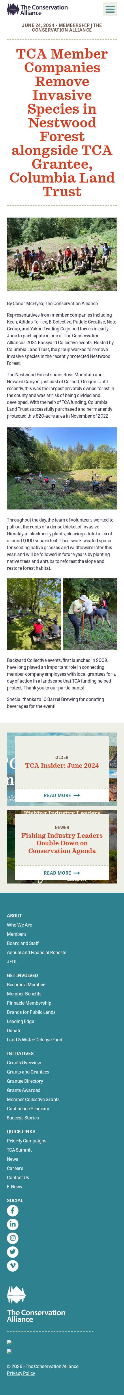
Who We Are (19, 924)
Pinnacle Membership (29, 1002)
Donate (14, 1030)
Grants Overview (24, 1062)
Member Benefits (24, 993)
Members (17, 934)
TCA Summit (19, 1149)
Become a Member (26, 984)
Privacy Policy (21, 1373)
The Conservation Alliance (67, 27)
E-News (14, 1186)
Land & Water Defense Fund (34, 1039)
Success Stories (23, 1117)
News (12, 1159)
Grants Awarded (23, 1090)
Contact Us (18, 1177)
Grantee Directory (25, 1081)
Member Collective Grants (33, 1099)
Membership (74, 25)
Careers (15, 1168)
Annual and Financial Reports (36, 952)
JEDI (12, 961)
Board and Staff (23, 943)
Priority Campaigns (26, 1140)
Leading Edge (20, 1021)
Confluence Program (28, 1108)
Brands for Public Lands (31, 1012)
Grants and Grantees (28, 1071)
